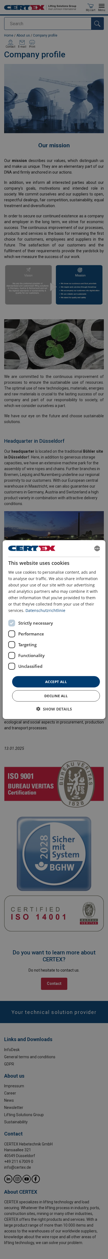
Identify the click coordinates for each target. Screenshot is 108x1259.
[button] (54, 709)
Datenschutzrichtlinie (45, 610)
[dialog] (54, 629)
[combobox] (97, 548)
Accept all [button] (56, 681)
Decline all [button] (56, 695)
